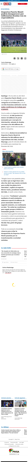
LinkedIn (21, 58)
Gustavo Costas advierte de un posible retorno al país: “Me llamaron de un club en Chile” (21, 412)
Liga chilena (6, 262)
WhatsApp (25, 58)
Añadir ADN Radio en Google (12, 69)
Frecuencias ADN (13, 442)
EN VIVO (22, 3)
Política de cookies (19, 444)
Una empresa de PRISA (14, 450)
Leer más (7, 272)
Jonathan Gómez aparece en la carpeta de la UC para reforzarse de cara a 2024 (7, 411)
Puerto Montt (15, 262)
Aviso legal (21, 442)
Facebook (14, 58)
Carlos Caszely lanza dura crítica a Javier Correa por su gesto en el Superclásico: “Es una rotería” (11, 431)
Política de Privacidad (9, 444)
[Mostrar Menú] (1, 3)
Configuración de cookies (14, 446)
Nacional (5, 9)
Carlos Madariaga (6, 62)
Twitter (18, 58)
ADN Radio (7, 4)
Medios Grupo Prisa (14, 454)
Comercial (6, 442)
